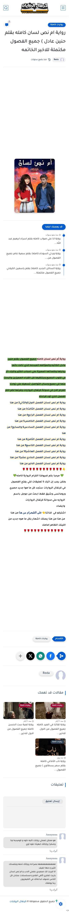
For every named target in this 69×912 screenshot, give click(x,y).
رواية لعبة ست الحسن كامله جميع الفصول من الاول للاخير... (20, 729)
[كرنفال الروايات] (34, 7)
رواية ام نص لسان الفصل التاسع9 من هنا (41, 445)
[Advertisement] (34, 110)
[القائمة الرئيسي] (63, 7)
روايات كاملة (56, 25)
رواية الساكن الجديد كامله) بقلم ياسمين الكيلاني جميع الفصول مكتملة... (34, 270)
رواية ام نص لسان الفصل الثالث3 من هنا (42, 409)
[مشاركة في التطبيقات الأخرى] (20, 656)
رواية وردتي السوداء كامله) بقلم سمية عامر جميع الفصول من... (33, 256)
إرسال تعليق (52, 801)
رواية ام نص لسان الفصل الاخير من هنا (43, 463)
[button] (50, 656)
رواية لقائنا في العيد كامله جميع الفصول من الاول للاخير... (51, 729)
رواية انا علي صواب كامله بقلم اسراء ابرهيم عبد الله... (34, 241)
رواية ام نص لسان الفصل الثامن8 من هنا (41, 439)
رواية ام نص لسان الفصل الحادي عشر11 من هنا (38, 457)
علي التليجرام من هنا (30, 512)
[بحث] (5, 7)
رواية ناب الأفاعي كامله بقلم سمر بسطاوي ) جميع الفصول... (50, 765)
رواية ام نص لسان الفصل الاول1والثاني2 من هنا (38, 403)
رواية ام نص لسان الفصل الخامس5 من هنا (40, 421)
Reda (56, 60)
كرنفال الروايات (18, 901)
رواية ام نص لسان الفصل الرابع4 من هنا (42, 415)
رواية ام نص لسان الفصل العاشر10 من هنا (40, 451)
